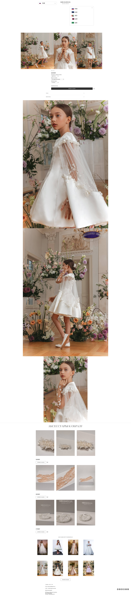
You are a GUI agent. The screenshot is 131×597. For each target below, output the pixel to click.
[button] (43, 3)
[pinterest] (126, 589)
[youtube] (118, 589)
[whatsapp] (124, 589)
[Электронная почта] (122, 589)
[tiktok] (128, 589)
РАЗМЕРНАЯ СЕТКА (54, 85)
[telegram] (120, 589)
